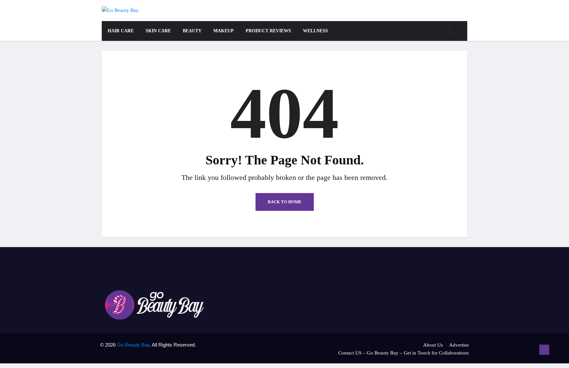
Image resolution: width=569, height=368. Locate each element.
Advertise (459, 345)
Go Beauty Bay (133, 345)
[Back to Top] (544, 350)
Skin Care (158, 30)
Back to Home (285, 201)
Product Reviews (268, 30)
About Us (433, 345)
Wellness (315, 30)
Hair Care (121, 30)
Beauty (192, 30)
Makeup (223, 30)
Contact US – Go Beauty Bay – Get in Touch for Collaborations (403, 352)
